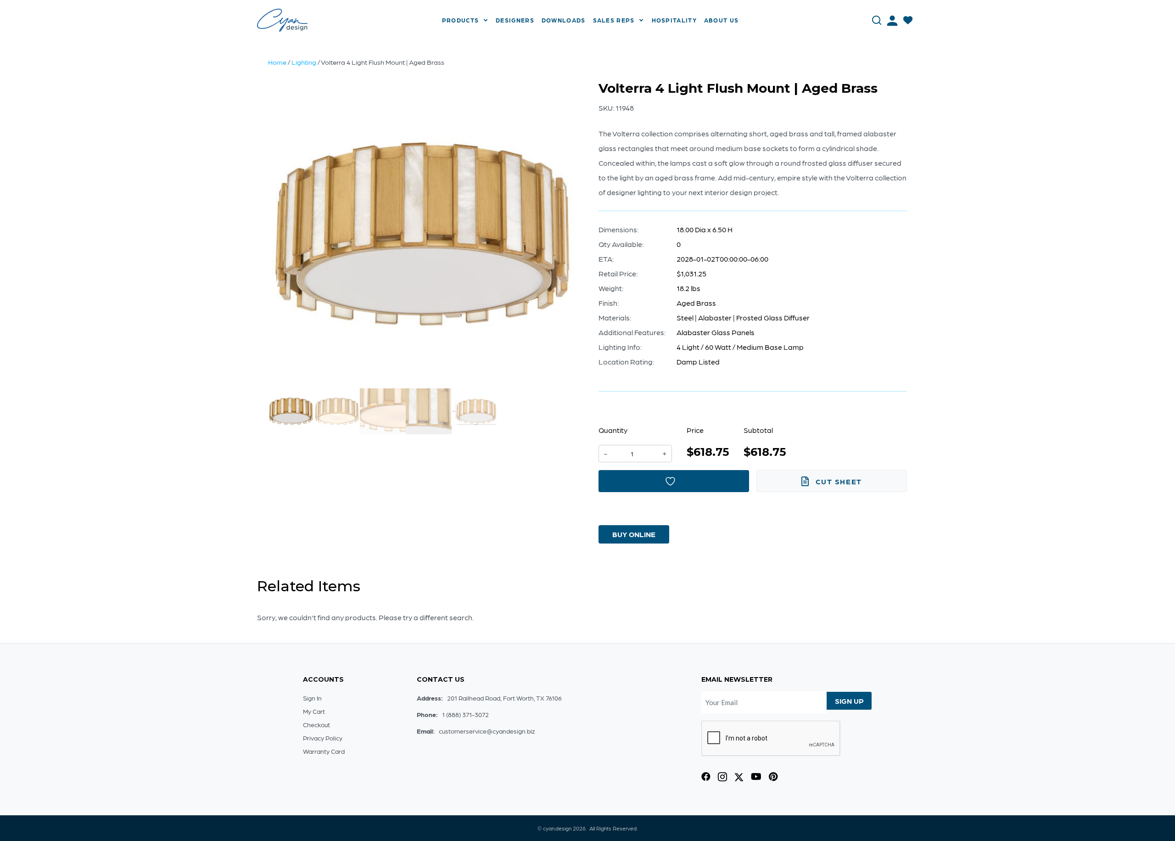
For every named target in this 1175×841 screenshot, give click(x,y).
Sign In (312, 697)
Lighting (303, 62)
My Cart (314, 711)
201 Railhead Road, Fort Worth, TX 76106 (504, 697)
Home (277, 62)
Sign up (849, 700)
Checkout (316, 724)
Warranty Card (324, 751)
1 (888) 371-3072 (465, 714)
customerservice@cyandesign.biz (487, 730)
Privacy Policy (322, 737)
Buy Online (633, 534)
